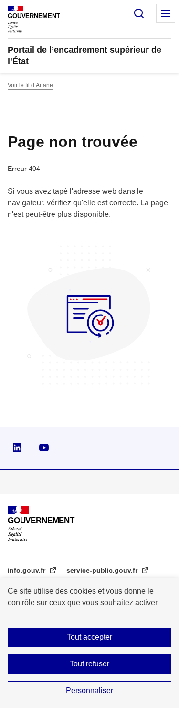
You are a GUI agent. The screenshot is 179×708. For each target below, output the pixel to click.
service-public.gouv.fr (102, 570)
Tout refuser (89, 664)
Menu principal (165, 13)
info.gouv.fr (27, 570)
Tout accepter (89, 637)
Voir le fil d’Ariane (30, 85)
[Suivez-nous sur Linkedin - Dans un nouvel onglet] (17, 447)
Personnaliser (89, 690)
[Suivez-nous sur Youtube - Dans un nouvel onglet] (43, 447)
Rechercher (138, 13)
